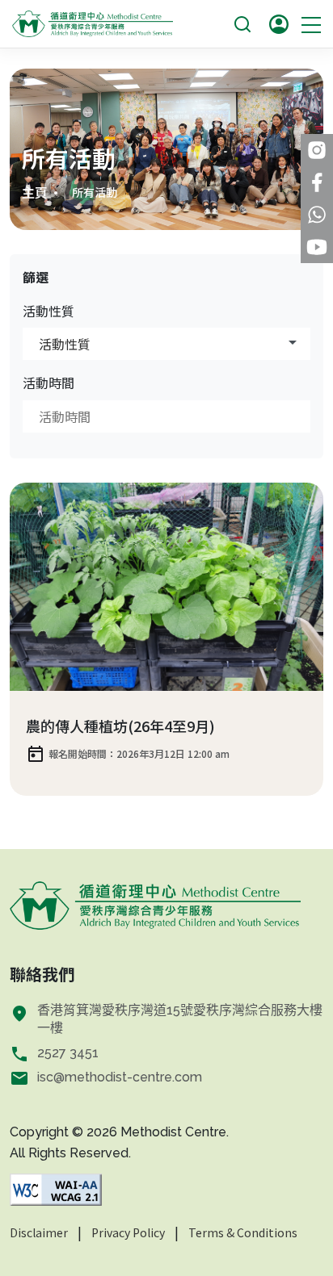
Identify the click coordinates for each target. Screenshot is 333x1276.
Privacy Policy (128, 1232)
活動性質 (48, 310)
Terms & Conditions (242, 1232)
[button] (279, 24)
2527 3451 (68, 1053)
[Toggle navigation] (311, 24)
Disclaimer (39, 1232)
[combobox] (166, 344)
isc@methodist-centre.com (119, 1077)
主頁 (35, 192)
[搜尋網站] (242, 21)
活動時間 (48, 382)
